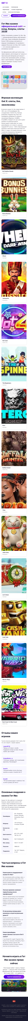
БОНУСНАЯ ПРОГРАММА (14, 12)
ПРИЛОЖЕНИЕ (14, 7)
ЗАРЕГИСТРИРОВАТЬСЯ (18, 15)
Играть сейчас (6, 66)
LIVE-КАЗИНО (6, 7)
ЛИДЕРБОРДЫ (6, 9)
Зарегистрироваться (14, 977)
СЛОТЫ (4, 12)
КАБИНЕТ (5, 15)
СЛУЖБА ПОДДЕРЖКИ (16, 9)
